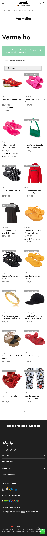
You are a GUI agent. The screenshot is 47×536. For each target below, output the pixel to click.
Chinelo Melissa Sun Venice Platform (32, 231)
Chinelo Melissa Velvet (33, 356)
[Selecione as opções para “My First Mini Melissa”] (18, 371)
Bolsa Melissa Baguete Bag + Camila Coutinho (34, 146)
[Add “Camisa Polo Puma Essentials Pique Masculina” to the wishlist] (18, 214)
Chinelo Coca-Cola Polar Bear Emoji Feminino (32, 397)
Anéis (3, 313)
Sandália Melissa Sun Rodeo (10, 277)
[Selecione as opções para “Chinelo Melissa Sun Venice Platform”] (41, 205)
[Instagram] (15, 450)
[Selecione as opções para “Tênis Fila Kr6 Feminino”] (18, 74)
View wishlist (37, 50)
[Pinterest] (11, 450)
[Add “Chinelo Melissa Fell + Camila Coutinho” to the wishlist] (18, 174)
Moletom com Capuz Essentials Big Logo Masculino (33, 191)
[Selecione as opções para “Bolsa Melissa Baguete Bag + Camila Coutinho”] (41, 120)
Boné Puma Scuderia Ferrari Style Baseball (33, 317)
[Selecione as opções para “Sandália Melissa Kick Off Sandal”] (18, 331)
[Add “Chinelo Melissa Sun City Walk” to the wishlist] (41, 83)
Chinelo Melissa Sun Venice (32, 277)
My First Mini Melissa (10, 396)
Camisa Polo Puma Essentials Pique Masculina (9, 231)
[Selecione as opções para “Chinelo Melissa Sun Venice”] (41, 251)
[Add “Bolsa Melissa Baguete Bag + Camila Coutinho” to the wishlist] (41, 128)
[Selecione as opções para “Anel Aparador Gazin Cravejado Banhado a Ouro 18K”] (18, 291)
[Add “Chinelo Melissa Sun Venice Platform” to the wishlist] (41, 214)
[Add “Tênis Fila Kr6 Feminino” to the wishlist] (18, 83)
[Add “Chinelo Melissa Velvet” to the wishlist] (41, 339)
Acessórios (27, 142)
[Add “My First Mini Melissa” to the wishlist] (18, 379)
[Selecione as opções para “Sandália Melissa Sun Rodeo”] (18, 251)
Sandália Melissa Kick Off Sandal (12, 357)
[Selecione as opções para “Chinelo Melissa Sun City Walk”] (41, 74)
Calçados (5, 96)
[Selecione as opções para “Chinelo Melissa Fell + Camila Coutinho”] (18, 165)
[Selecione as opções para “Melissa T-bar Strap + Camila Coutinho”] (18, 120)
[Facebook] (3, 450)
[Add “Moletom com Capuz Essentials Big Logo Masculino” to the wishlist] (41, 174)
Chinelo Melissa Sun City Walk (34, 100)
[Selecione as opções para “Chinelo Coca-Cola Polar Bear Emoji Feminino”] (41, 371)
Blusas (26, 187)
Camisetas (5, 227)
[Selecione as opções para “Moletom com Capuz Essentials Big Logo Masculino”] (41, 165)
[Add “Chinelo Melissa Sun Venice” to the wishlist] (41, 259)
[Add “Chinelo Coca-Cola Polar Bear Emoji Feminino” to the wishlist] (41, 379)
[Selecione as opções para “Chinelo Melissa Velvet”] (41, 331)
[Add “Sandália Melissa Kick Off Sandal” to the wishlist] (18, 339)
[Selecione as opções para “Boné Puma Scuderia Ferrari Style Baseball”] (41, 291)
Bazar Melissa (6, 393)
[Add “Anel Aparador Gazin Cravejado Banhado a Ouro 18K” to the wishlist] (18, 299)
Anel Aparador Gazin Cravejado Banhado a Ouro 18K (11, 317)
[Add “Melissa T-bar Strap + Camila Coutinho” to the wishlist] (18, 128)
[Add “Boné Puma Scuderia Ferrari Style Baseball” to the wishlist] (41, 299)
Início (3, 10)
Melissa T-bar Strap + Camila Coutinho (10, 146)
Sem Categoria (29, 313)
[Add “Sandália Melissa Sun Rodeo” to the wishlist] (18, 259)
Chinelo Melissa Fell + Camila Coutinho (11, 191)
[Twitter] (7, 450)
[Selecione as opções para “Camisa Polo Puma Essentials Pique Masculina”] (18, 205)
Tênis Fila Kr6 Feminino (11, 99)
